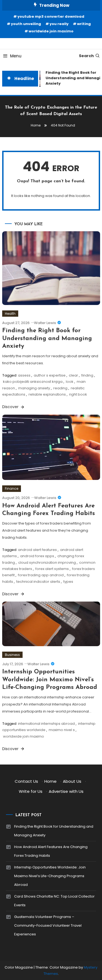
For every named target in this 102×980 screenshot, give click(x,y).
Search (86, 55)
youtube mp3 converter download (50, 16)
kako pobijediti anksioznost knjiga (33, 381)
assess (24, 375)
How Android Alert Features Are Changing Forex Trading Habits (51, 851)
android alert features (37, 549)
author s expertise (50, 375)
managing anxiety (34, 388)
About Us (72, 781)
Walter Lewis (45, 322)
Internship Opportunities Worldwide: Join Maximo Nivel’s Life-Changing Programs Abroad (49, 680)
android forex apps (37, 556)
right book (78, 394)
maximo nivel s (62, 729)
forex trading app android (41, 575)
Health (10, 313)
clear (73, 375)
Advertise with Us (66, 791)
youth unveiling (26, 23)
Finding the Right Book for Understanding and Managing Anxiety (47, 338)
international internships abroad (46, 723)
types (68, 581)
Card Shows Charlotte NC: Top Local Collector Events (54, 901)
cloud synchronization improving (47, 562)
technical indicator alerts (38, 581)
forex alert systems (52, 568)
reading (60, 388)
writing (84, 23)
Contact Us (26, 781)
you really (59, 23)
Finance (11, 488)
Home (50, 781)
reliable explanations (47, 394)
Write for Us (30, 791)
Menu (15, 56)
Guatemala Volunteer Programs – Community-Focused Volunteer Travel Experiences (48, 925)
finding (87, 375)
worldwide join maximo (51, 31)
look (69, 381)
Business (12, 654)
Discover (11, 406)
